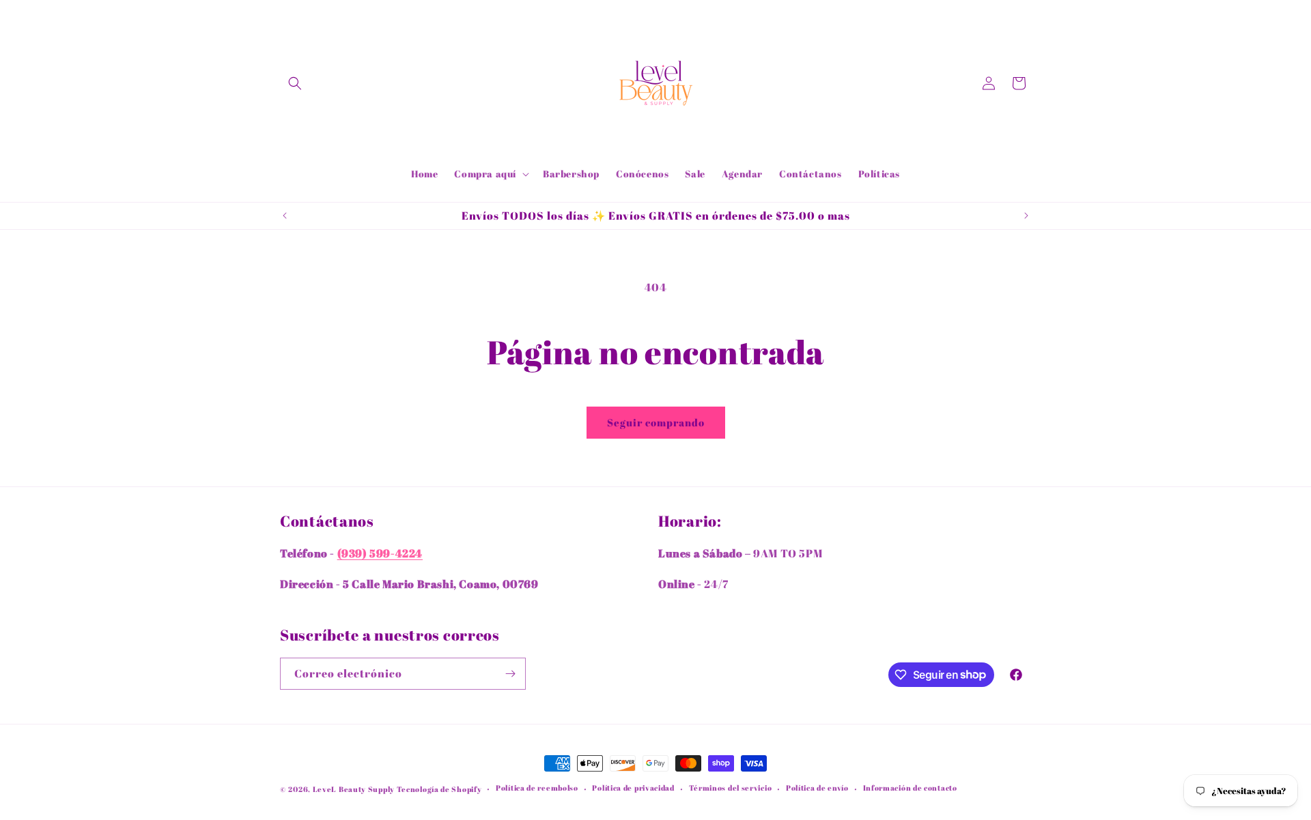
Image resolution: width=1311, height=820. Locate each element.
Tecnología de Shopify (439, 789)
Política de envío (817, 787)
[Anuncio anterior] (285, 216)
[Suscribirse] (510, 674)
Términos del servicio (730, 787)
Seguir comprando (656, 422)
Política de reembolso (537, 787)
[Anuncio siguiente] (1026, 216)
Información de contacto (910, 787)
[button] (295, 83)
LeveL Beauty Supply (355, 789)
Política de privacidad (633, 787)
